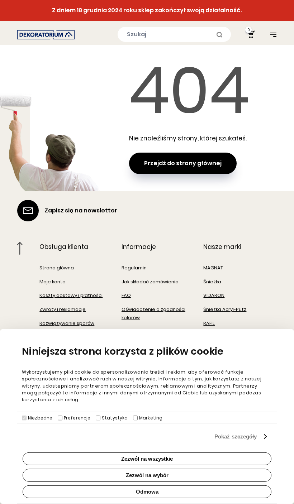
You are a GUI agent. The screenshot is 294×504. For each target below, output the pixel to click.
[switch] (60, 418)
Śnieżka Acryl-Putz (224, 309)
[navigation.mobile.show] (273, 35)
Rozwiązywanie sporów (66, 323)
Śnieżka (212, 281)
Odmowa (147, 492)
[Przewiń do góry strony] (20, 248)
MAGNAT (213, 267)
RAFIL (209, 323)
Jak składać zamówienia (150, 281)
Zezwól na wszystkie (147, 459)
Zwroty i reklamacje (62, 309)
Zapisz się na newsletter (80, 210)
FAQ (126, 295)
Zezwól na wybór (147, 475)
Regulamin (134, 267)
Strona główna (56, 267)
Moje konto (52, 281)
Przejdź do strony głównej (183, 163)
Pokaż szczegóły (235, 436)
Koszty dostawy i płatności (71, 295)
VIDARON (213, 295)
